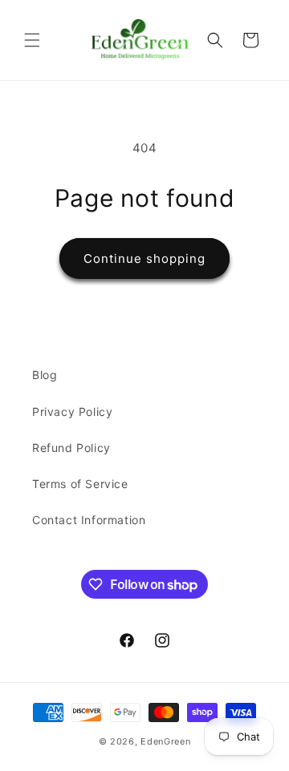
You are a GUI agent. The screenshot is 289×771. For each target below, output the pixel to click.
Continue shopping (144, 258)
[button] (32, 40)
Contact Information (88, 520)
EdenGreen (165, 741)
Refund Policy (71, 447)
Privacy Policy (72, 411)
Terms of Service (80, 483)
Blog (44, 374)
